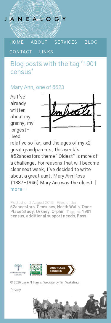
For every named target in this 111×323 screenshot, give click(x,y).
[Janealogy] (35, 19)
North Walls (68, 207)
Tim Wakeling (69, 282)
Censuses (46, 207)
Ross (81, 216)
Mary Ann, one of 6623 (37, 87)
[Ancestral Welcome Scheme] (37, 273)
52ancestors (22, 207)
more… (18, 189)
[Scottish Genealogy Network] (19, 273)
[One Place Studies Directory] (62, 273)
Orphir (58, 212)
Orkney (42, 212)
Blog (17, 64)
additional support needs (50, 216)
